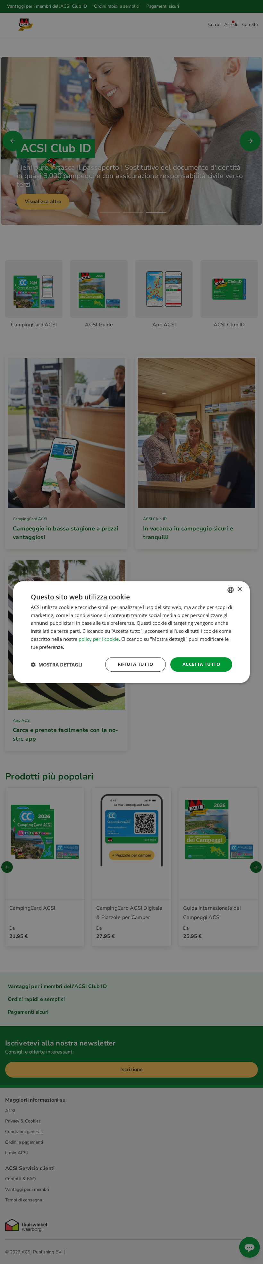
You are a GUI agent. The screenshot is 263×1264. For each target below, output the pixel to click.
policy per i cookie (99, 639)
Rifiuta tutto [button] (135, 664)
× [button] (239, 589)
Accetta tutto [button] (201, 664)
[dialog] (131, 632)
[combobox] (230, 590)
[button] (56, 664)
